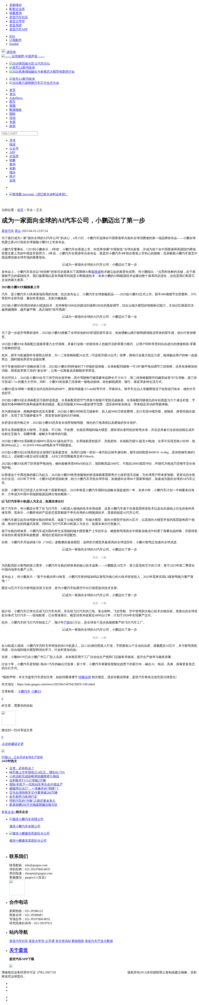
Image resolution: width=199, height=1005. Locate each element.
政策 (12, 126)
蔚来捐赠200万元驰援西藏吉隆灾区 (33, 804)
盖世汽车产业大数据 (99, 941)
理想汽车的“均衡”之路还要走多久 (32, 800)
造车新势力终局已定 (23, 796)
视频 (12, 105)
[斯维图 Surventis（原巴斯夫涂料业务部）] (38, 194)
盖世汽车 (8, 231)
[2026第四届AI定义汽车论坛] (29, 63)
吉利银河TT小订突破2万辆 (27, 780)
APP (12, 152)
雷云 (18, 231)
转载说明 (85, 677)
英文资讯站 (63, 941)
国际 (12, 113)
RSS (12, 36)
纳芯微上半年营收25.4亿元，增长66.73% (37, 772)
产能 (67, 622)
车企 (30, 210)
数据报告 (15, 109)
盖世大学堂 (17, 21)
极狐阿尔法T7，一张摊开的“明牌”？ (34, 788)
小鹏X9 (36, 691)
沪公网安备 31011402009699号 (106, 972)
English (14, 44)
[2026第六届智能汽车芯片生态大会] (34, 82)
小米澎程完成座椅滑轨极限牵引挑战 (34, 776)
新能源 (96, 271)
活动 (12, 118)
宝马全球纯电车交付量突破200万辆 (33, 792)
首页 (12, 90)
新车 (12, 101)
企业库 (14, 156)
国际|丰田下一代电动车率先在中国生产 (36, 784)
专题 (12, 122)
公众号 (14, 148)
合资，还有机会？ (21, 768)
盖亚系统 (15, 25)
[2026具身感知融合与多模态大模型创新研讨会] (42, 71)
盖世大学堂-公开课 (42, 941)
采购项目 (15, 5)
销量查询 (15, 13)
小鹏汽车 (24, 691)
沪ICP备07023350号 (72, 972)
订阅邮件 (15, 40)
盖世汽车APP (18, 29)
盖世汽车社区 (18, 17)
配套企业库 (17, 9)
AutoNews (16, 98)
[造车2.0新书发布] (22, 67)
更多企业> (9, 812)
